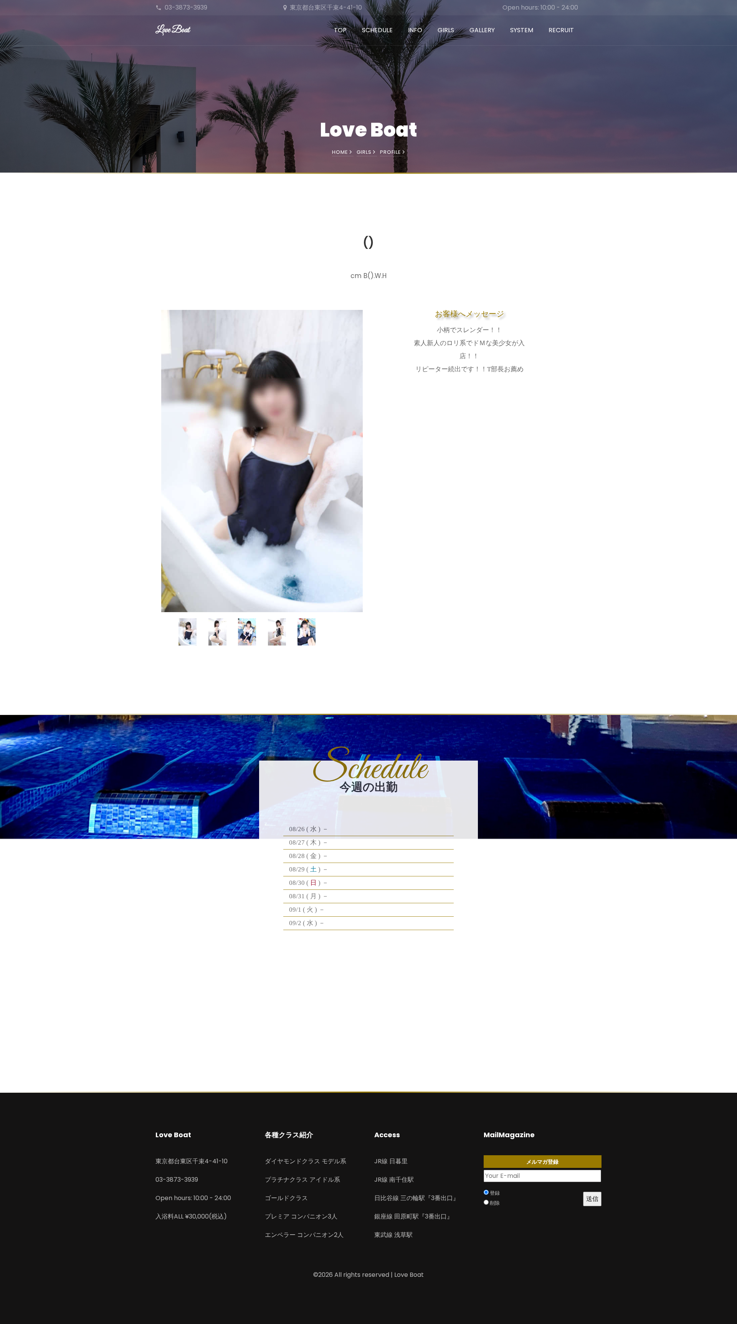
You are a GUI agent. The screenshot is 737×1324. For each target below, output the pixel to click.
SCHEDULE (377, 30)
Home (341, 152)
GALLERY (482, 30)
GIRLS (446, 30)
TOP (340, 30)
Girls (365, 152)
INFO (415, 30)
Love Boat (172, 30)
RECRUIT (561, 30)
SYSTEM (521, 30)
